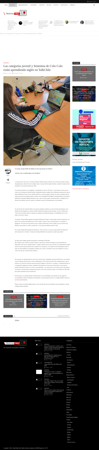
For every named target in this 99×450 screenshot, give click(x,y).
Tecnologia (64, 5)
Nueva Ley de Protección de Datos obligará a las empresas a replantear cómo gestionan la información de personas (12, 25)
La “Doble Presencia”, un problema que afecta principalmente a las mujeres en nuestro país (59, 23)
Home (6, 5)
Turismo (72, 5)
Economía (33, 5)
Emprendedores (23, 5)
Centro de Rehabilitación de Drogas (81, 162)
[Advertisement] (49, 48)
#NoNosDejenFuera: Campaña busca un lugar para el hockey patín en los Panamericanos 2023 (53, 357)
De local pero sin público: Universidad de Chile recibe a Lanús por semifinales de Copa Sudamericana (37, 301)
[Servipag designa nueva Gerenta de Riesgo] (66, 22)
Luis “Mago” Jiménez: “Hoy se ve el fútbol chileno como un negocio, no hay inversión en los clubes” (53, 382)
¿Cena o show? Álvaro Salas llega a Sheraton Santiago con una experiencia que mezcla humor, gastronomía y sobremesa (43, 24)
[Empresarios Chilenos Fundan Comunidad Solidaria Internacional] (81, 22)
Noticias (41, 5)
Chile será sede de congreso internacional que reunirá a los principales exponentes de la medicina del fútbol (54, 391)
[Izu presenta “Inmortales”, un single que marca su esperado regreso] (20, 23)
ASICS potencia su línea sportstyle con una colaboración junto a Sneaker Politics (14, 301)
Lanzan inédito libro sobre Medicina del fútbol (53, 365)
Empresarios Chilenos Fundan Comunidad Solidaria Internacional (89, 22)
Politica (56, 5)
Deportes (12, 5)
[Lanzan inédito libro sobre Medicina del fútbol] (39, 364)
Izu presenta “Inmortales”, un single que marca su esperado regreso (28, 23)
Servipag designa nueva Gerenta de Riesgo (74, 22)
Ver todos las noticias (63, 315)
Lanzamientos (48, 362)
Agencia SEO (75, 129)
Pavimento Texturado (77, 159)
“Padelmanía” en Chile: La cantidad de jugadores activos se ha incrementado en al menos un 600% (53, 373)
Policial (49, 5)
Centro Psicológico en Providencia (80, 188)
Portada (1, 33)
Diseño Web (18, 448)
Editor (7, 175)
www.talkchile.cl (19, 277)
